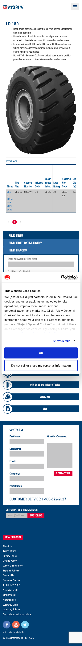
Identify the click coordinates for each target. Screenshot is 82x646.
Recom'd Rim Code (66, 183)
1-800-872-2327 (54, 499)
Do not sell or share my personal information (41, 365)
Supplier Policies (11, 570)
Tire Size (17, 184)
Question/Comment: (57, 436)
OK (41, 353)
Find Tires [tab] (16, 236)
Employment (9, 595)
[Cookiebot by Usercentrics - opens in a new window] (61, 277)
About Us (7, 546)
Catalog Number (28, 184)
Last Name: (15, 449)
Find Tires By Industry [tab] (25, 243)
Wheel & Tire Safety (13, 565)
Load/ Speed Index (48, 183)
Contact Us (16, 430)
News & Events (10, 590)
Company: (15, 473)
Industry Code (39, 184)
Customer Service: (25, 499)
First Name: (15, 436)
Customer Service (11, 580)
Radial (26, 271)
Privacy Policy (10, 556)
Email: (13, 461)
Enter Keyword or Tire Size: (22, 259)
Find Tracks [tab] (18, 250)
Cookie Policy (10, 560)
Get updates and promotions (17, 614)
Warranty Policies (11, 609)
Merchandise (9, 600)
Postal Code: (16, 486)
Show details (61, 340)
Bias (13, 271)
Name (10, 186)
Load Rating (56, 184)
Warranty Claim (10, 604)
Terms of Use (9, 551)
